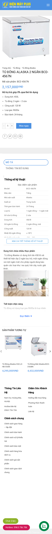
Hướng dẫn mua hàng (37, 398)
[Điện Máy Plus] (16, 5)
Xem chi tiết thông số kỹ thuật (27, 241)
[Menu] (48, 4)
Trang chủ (6, 68)
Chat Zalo (11, 521)
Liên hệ (31, 411)
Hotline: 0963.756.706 (16, 527)
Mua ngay (24, 125)
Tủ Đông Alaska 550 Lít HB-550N (12, 365)
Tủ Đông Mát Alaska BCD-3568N (38, 365)
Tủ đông (16, 68)
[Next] (50, 357)
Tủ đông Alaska (29, 68)
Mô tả (9, 162)
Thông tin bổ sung (17, 168)
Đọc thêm (25, 316)
